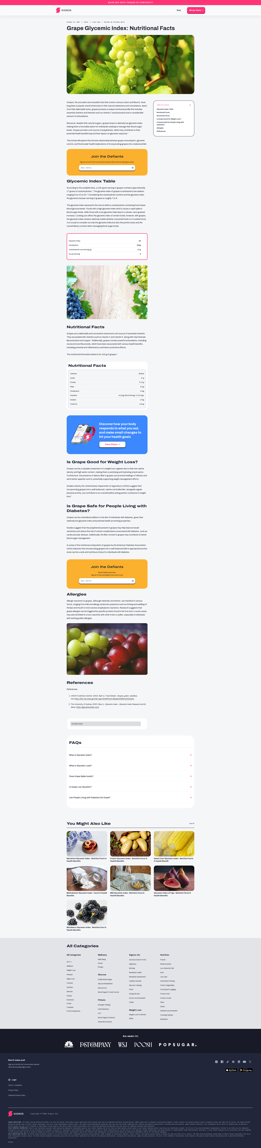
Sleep (131, 1018)
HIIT (99, 1013)
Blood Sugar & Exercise (106, 1017)
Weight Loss (71, 970)
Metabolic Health (135, 972)
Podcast (70, 983)
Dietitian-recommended (168, 1011)
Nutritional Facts (163, 112)
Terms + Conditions (15, 1085)
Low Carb (163, 977)
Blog (179, 10)
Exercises (70, 1000)
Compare (70, 1007)
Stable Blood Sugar (105, 979)
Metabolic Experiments (137, 977)
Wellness (70, 966)
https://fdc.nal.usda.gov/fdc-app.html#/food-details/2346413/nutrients (104, 699)
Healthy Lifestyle (135, 981)
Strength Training (104, 1005)
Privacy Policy (13, 1090)
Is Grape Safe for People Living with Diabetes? (170, 123)
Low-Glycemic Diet (167, 968)
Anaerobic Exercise (105, 1022)
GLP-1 (69, 962)
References (161, 131)
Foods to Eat (165, 994)
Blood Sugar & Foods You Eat (108, 992)
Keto (162, 972)
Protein (162, 960)
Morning (132, 968)
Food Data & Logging (168, 989)
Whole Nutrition (165, 964)
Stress (100, 963)
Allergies (160, 128)
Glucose (70, 991)
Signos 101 (71, 979)
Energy (100, 967)
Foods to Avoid (165, 998)
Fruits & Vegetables (167, 985)
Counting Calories (166, 1015)
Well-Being (102, 959)
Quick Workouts (103, 1009)
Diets (162, 1002)
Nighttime (132, 964)
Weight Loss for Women (137, 1014)
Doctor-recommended (137, 998)
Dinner (162, 1006)
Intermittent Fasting (167, 981)
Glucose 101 (102, 988)
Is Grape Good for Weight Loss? (169, 119)
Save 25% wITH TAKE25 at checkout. (130, 3)
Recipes (70, 974)
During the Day (134, 994)
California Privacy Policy (16, 1095)
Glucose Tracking (135, 985)
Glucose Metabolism (105, 984)
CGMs (131, 1002)
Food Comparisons (73, 1011)
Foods (69, 1003)
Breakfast (164, 1019)
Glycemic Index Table (165, 109)
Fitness (69, 996)
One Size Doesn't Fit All (137, 960)
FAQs (131, 989)
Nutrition (70, 987)
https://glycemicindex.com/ (87, 707)
